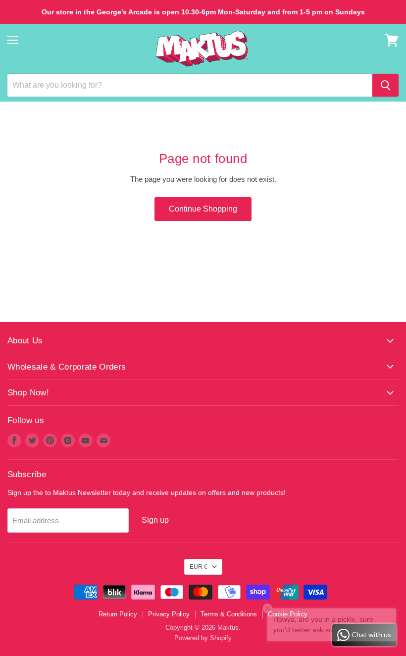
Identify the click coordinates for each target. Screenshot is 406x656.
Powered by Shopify (203, 638)
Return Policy (118, 614)
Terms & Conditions (229, 614)
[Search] (385, 85)
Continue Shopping (203, 209)
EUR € (198, 566)
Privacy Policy (169, 614)
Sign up (155, 520)
